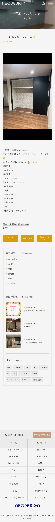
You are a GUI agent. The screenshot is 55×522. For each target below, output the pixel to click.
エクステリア (24, 374)
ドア (13, 374)
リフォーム (18, 367)
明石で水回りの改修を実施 (16, 224)
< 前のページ (10, 238)
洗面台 (34, 374)
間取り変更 (37, 380)
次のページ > (44, 238)
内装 (10, 268)
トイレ (27, 367)
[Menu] (50, 3)
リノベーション (12, 380)
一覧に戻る (27, 238)
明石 (8, 367)
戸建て (11, 278)
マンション (13, 283)
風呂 (35, 367)
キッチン (43, 367)
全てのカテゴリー (15, 259)
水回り (5, 228)
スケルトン (26, 380)
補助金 (11, 273)
